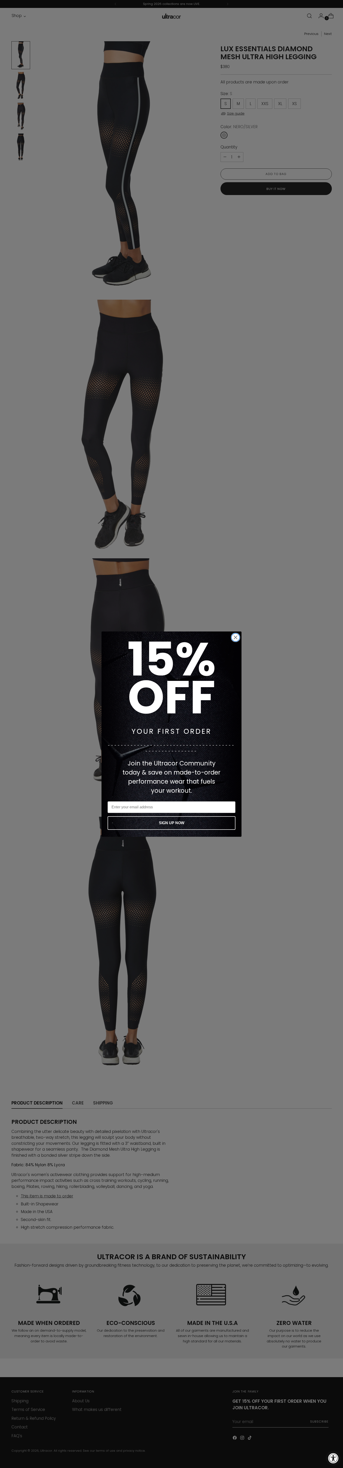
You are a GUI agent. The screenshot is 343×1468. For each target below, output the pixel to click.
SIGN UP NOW (171, 823)
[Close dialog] (235, 637)
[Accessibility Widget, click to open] (333, 1458)
